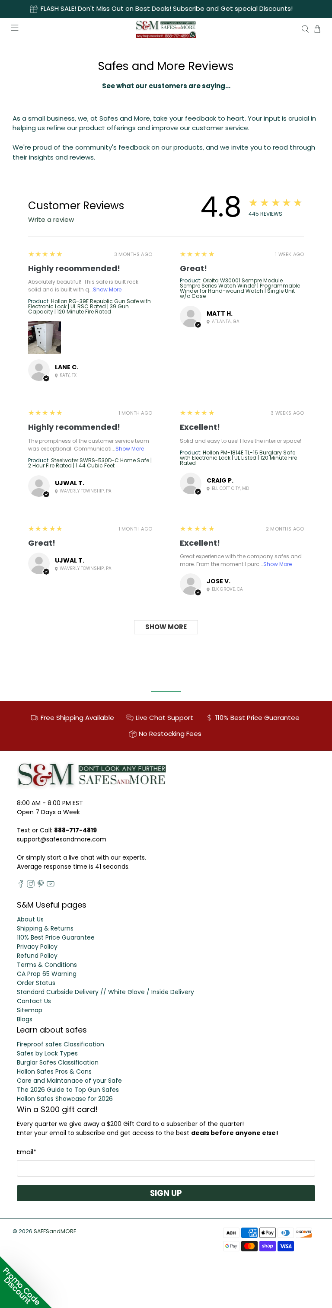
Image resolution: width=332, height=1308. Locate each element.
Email (26, 1151)
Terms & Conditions (47, 964)
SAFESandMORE (55, 1231)
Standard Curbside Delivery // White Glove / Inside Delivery (105, 992)
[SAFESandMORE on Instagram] (31, 885)
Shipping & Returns (45, 928)
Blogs (24, 1019)
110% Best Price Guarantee (56, 937)
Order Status (36, 983)
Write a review (51, 219)
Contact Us (34, 1001)
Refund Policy (37, 955)
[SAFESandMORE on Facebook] (21, 885)
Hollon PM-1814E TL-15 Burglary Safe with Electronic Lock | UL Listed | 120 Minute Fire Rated (238, 458)
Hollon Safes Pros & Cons (54, 1071)
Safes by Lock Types (47, 1053)
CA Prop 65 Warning (47, 973)
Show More (107, 289)
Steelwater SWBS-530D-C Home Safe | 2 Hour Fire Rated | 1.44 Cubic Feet (90, 463)
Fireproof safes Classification (60, 1044)
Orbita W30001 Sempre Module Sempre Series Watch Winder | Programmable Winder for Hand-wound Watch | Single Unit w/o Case (240, 288)
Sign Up (166, 1193)
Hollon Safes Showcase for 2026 (65, 1098)
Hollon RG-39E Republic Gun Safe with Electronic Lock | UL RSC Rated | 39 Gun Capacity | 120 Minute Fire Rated (89, 306)
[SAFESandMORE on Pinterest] (41, 885)
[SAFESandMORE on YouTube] (50, 885)
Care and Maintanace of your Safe (69, 1080)
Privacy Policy (37, 946)
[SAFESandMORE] (166, 29)
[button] (26, 1282)
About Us (30, 919)
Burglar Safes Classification (58, 1062)
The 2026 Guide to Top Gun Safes (68, 1089)
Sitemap (29, 1010)
